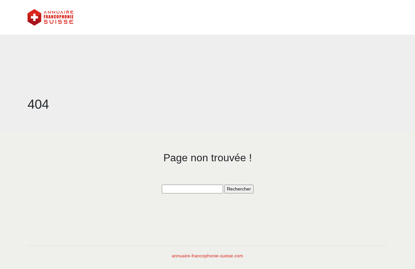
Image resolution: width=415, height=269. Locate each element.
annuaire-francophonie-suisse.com (207, 255)
